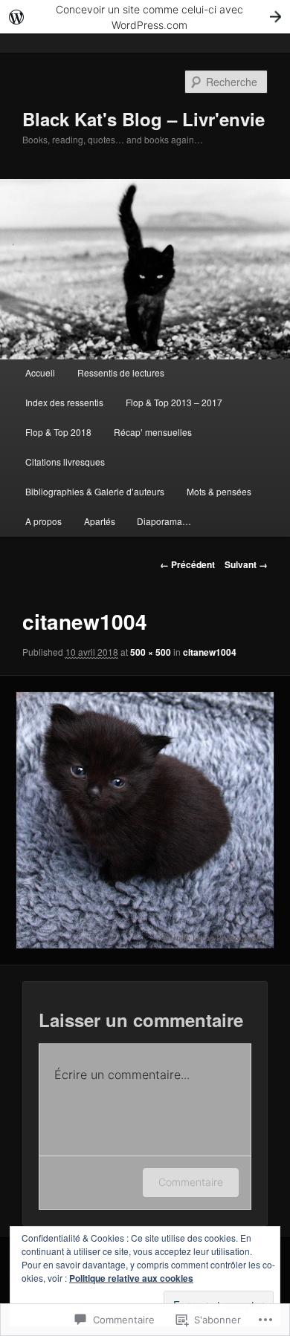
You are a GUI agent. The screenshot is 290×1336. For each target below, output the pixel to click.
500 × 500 (150, 652)
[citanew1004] (145, 820)
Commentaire (190, 1182)
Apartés (99, 521)
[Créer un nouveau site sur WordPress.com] (145, 16)
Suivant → (246, 564)
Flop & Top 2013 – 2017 (174, 402)
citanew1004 (209, 652)
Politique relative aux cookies (131, 1278)
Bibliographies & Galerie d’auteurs (94, 491)
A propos (43, 521)
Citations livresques (65, 461)
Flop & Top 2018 (58, 432)
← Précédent (187, 564)
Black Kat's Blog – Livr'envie (143, 118)
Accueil (40, 372)
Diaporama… (164, 521)
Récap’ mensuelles (153, 432)
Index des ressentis (64, 402)
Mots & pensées (219, 491)
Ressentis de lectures (120, 372)
